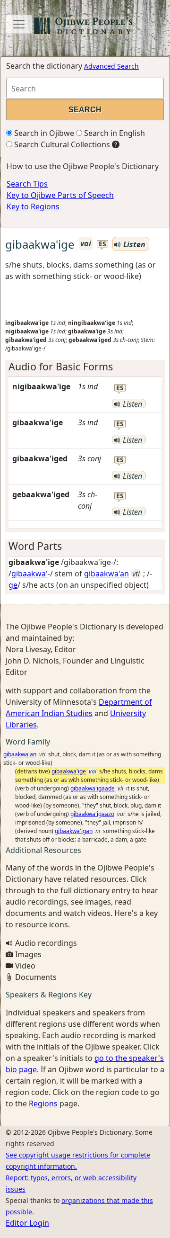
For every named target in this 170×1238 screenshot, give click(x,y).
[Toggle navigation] (19, 24)
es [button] (102, 244)
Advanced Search (111, 66)
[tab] (85, 366)
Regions (43, 1103)
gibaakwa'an (106, 573)
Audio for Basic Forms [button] (60, 366)
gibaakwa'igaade (92, 788)
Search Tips (27, 184)
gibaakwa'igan (74, 831)
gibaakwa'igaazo (92, 814)
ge (12, 585)
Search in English (113, 133)
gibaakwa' (29, 573)
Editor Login (27, 1223)
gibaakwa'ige (68, 771)
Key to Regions (33, 206)
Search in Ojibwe (43, 133)
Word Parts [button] (35, 546)
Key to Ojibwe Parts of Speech (60, 195)
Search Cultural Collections (61, 144)
